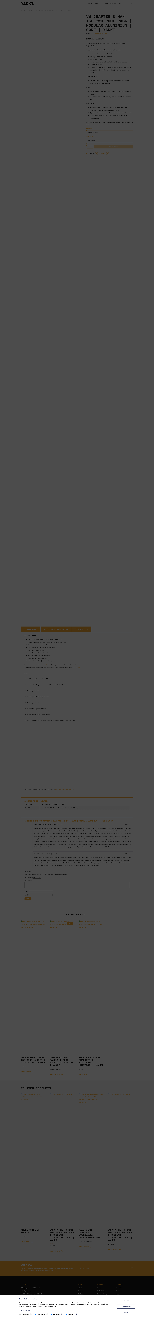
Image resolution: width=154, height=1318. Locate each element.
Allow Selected (126, 1306)
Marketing (71, 1314)
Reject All (126, 1312)
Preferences (41, 1314)
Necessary (25, 1314)
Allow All (126, 1301)
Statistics (56, 1314)
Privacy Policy (24, 1310)
